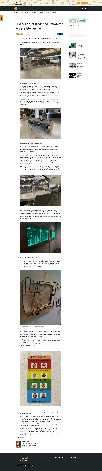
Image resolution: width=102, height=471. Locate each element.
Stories (78, 52)
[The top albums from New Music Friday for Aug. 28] (72, 45)
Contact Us (42, 460)
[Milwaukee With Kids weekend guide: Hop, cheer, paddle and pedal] (72, 65)
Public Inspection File (59, 457)
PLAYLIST (1, 18)
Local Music (79, 73)
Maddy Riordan (20, 33)
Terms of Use (73, 457)
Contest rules (57, 460)
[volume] (19, 8)
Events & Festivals (80, 63)
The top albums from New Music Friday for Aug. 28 (80, 47)
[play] (16, 8)
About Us (41, 457)
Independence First (24, 431)
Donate (84, 3)
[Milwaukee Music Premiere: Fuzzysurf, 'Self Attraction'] (72, 75)
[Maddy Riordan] (18, 444)
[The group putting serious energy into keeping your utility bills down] (72, 54)
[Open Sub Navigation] (18, 12)
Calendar (54, 12)
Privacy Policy (73, 460)
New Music (79, 43)
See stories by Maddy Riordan (29, 445)
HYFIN (21, 12)
